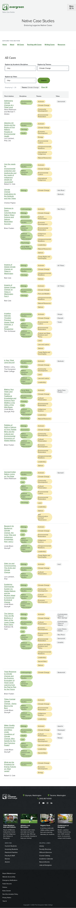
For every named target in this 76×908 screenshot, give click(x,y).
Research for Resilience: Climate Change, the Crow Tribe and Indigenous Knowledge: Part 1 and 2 (10, 534)
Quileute (61, 194)
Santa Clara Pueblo (61, 391)
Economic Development (43, 132)
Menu (71, 6)
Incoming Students (11, 849)
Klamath (60, 318)
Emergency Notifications (9, 880)
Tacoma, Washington (58, 795)
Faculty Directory (45, 849)
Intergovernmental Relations (44, 147)
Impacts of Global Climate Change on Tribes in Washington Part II (9, 290)
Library (41, 846)
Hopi (59, 734)
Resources (61, 44)
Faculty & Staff (10, 855)
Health (23, 133)
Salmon (40, 253)
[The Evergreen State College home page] (9, 797)
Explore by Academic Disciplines (16, 64)
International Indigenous (42, 153)
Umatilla (60, 642)
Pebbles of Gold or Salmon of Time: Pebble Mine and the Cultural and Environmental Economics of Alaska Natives (10, 433)
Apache (60, 726)
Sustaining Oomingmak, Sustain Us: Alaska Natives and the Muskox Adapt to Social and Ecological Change (9, 593)
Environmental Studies (26, 102)
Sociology (24, 502)
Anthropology (26, 209)
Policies (4, 887)
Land (39, 340)
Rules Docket (6, 891)
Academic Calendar (46, 859)
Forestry (24, 401)
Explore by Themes (44, 64)
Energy (40, 137)
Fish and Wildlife (44, 294)
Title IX (4, 901)
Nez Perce (61, 209)
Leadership (42, 245)
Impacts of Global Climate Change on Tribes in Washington (9, 269)
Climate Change (43, 105)
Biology (24, 190)
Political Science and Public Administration (26, 236)
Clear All (44, 87)
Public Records (7, 884)
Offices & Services (45, 852)
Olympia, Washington (33, 795)
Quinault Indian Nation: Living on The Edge (10, 474)
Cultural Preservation (42, 218)
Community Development (43, 110)
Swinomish (61, 101)
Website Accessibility (8, 877)
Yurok (60, 322)
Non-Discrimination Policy (10, 894)
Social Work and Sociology (26, 247)
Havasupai (61, 730)
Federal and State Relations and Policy (44, 335)
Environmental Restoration (43, 116)
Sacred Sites (42, 661)
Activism (41, 101)
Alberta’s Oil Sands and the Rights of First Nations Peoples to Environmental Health (9, 129)
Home (4, 44)
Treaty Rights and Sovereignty (44, 257)
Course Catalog (44, 855)
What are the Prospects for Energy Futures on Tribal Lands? (10, 766)
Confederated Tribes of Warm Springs (62, 616)
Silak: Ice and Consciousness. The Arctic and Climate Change (10, 567)
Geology (24, 129)
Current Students (11, 846)
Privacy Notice (6, 898)
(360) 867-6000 (45, 798)
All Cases (20, 44)
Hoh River (61, 190)
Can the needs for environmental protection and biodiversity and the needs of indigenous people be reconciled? (10, 173)
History (23, 531)
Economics (25, 217)
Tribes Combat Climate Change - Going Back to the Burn (10, 703)
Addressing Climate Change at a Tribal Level (8, 104)
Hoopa (60, 314)
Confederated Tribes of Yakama (62, 623)
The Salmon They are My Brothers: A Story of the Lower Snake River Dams (9, 619)
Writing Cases (50, 44)
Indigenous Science (42, 234)
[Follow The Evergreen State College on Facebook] (39, 803)
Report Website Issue (9, 873)
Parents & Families (11, 852)
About (12, 44)
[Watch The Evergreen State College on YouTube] (43, 803)
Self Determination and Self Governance (43, 517)
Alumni (7, 862)
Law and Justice (43, 344)
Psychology (25, 243)
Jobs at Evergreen (45, 865)
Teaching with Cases (34, 44)
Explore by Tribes (11, 76)
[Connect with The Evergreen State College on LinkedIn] (51, 803)
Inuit (59, 564)
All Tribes (61, 265)
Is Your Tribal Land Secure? (9, 361)
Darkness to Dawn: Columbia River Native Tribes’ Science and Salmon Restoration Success (10, 216)
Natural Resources (44, 158)
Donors (7, 859)
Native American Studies (24, 172)
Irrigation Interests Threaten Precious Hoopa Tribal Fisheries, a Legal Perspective (9, 321)
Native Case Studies (8, 12)
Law (22, 320)
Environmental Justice (43, 142)
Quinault (61, 473)
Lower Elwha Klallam (62, 630)
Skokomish (61, 672)
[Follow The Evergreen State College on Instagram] (47, 803)
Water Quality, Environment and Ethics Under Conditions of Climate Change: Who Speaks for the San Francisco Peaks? (9, 735)
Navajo (60, 738)
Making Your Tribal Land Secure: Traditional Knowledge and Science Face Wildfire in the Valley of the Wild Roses (10, 398)
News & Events (44, 862)
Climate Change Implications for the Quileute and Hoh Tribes (10, 194)
